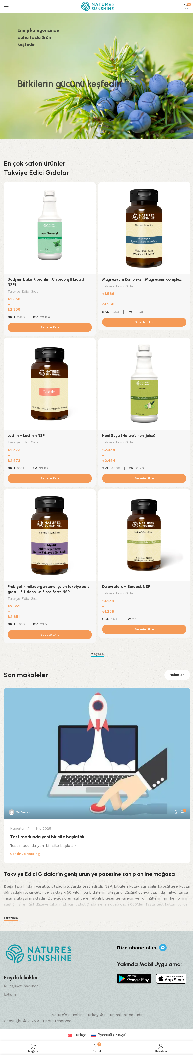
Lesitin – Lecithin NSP (26, 435)
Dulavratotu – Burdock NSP (126, 586)
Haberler (176, 675)
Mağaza (97, 654)
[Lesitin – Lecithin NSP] (50, 384)
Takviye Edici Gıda (23, 291)
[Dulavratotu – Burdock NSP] (144, 535)
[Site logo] (97, 6)
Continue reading (25, 854)
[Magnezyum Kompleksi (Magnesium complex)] (144, 228)
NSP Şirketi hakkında (21, 986)
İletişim (10, 994)
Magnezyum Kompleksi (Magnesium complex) (142, 279)
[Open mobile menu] (6, 6)
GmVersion (25, 812)
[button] (50, 327)
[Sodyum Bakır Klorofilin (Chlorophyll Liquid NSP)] (50, 228)
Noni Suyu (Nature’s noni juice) (128, 435)
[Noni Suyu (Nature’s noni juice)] (144, 384)
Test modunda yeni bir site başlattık (47, 837)
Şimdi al (29, 117)
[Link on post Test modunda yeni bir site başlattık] (97, 753)
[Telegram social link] (163, 947)
